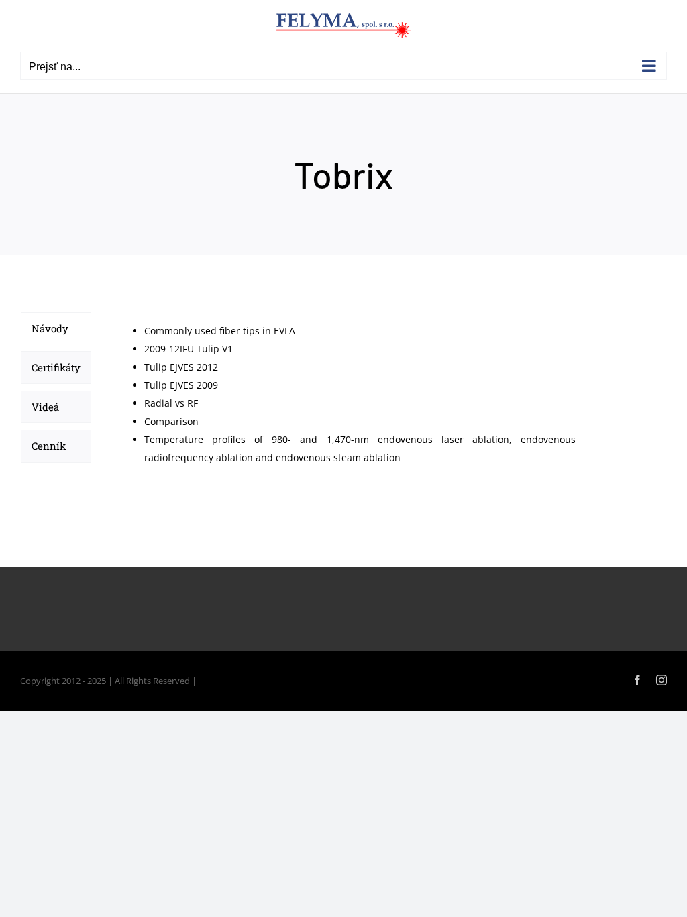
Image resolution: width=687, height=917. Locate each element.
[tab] (56, 328)
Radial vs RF (171, 403)
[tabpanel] (346, 394)
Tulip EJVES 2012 (181, 366)
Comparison (171, 421)
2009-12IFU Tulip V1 (188, 348)
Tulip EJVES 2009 (181, 385)
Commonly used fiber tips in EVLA (219, 330)
